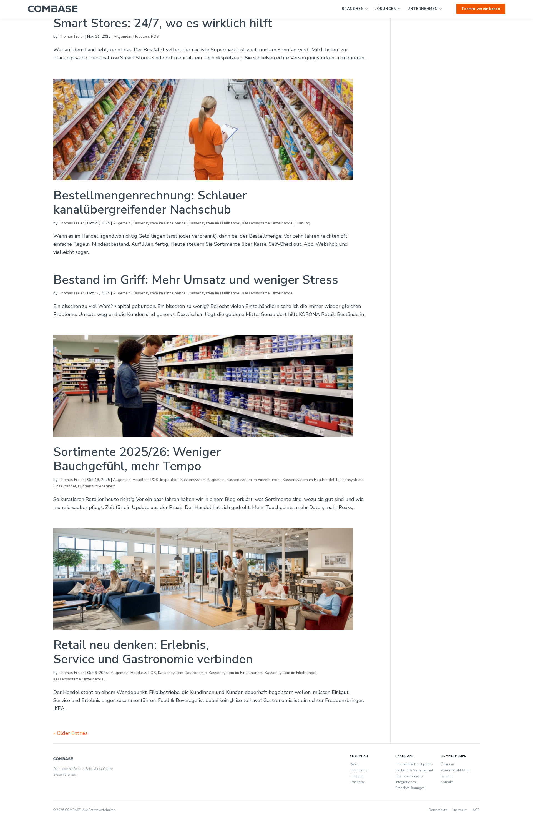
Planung (303, 223)
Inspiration (169, 479)
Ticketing (357, 776)
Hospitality (358, 770)
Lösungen (385, 8)
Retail (354, 764)
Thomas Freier (71, 36)
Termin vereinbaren (480, 8)
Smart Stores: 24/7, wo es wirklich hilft (162, 23)
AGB (476, 810)
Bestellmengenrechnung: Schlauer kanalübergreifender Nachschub (150, 202)
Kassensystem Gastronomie (182, 672)
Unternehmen (422, 8)
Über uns (448, 764)
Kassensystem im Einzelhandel (160, 223)
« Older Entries (70, 733)
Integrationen (405, 782)
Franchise (357, 782)
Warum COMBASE (455, 770)
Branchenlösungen (410, 788)
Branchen (353, 8)
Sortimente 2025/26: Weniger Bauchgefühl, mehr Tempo (137, 459)
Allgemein (122, 36)
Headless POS (146, 36)
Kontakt (447, 782)
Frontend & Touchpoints (414, 764)
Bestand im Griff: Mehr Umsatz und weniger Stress (195, 280)
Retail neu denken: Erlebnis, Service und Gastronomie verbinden (153, 652)
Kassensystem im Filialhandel (214, 223)
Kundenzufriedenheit (96, 486)
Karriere (446, 776)
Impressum (459, 810)
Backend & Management (414, 770)
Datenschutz (438, 810)
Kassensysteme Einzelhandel (268, 223)
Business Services (409, 776)
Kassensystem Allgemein (202, 479)
